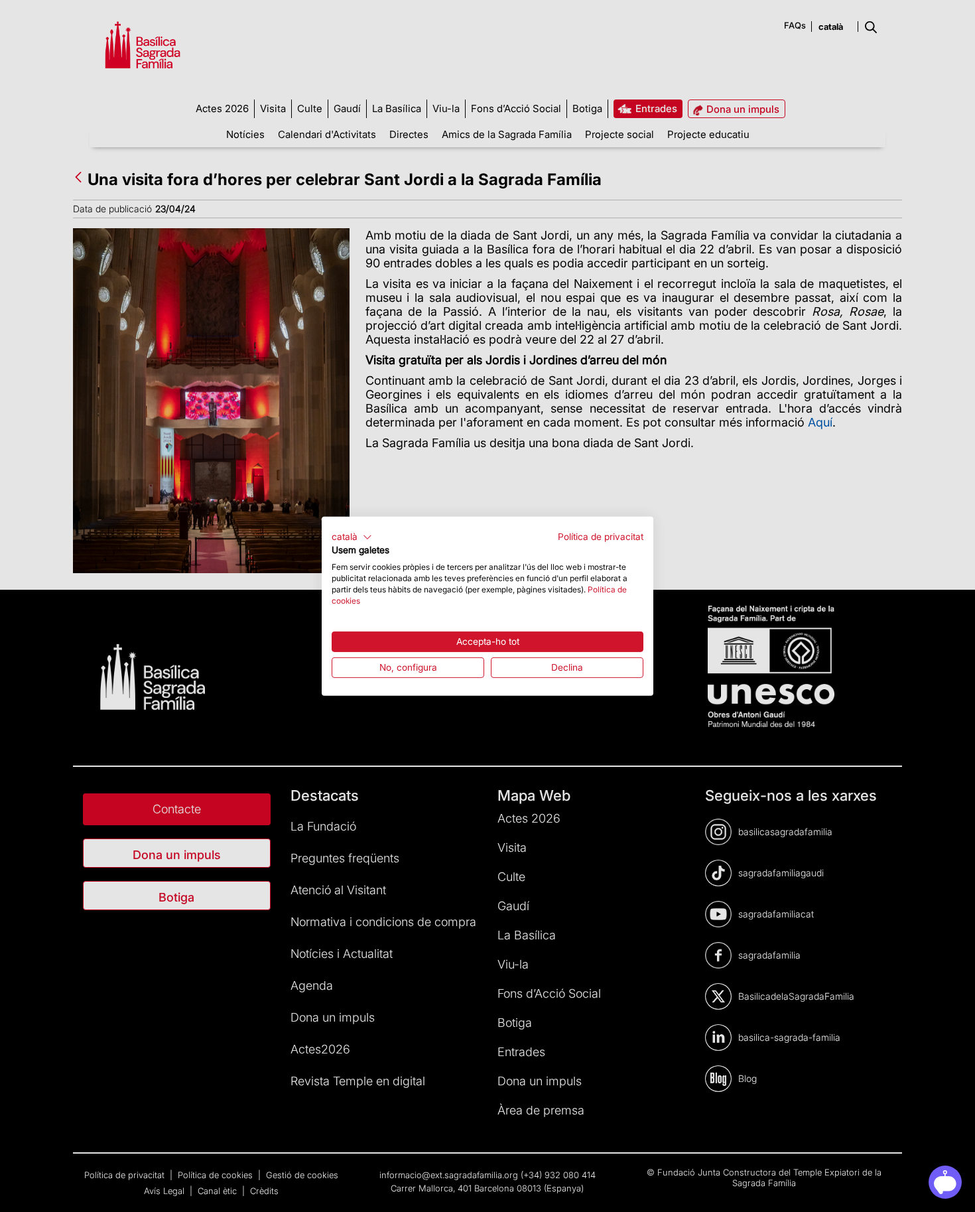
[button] (352, 537)
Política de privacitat (600, 536)
